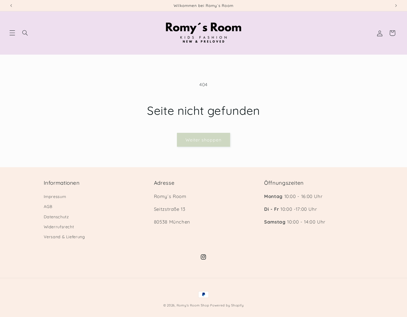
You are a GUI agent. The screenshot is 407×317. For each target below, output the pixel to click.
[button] (12, 33)
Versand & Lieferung (64, 236)
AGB (48, 206)
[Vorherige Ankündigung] (11, 5)
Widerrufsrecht (59, 226)
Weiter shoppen (203, 140)
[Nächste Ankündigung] (396, 5)
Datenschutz (56, 216)
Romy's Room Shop (193, 305)
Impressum (55, 196)
